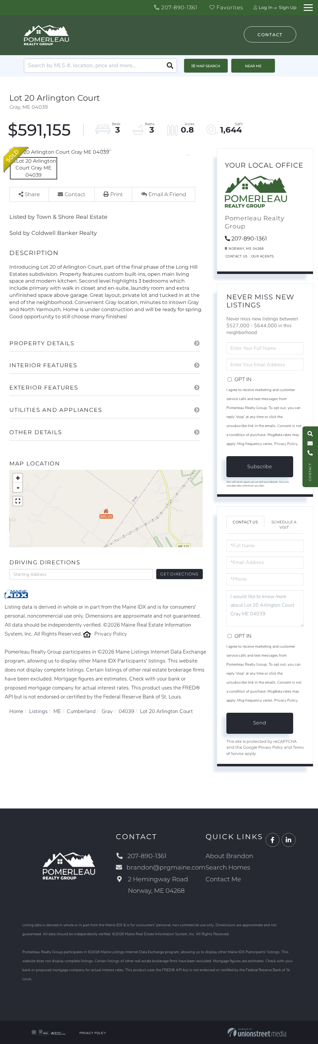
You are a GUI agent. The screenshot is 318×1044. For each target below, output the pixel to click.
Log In (265, 7)
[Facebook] (272, 840)
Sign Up (287, 7)
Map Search (208, 66)
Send (259, 723)
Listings (38, 711)
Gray (107, 711)
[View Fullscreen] (17, 501)
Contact (270, 34)
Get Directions (179, 573)
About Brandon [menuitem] (229, 856)
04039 (126, 711)
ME (57, 711)
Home (16, 711)
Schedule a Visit (284, 525)
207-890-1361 (179, 7)
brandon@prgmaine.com (165, 867)
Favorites (229, 7)
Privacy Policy (110, 633)
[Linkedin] (288, 840)
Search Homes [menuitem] (228, 867)
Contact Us (236, 256)
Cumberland (81, 711)
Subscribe (259, 466)
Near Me (253, 66)
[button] (170, 66)
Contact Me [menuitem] (223, 879)
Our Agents (262, 256)
